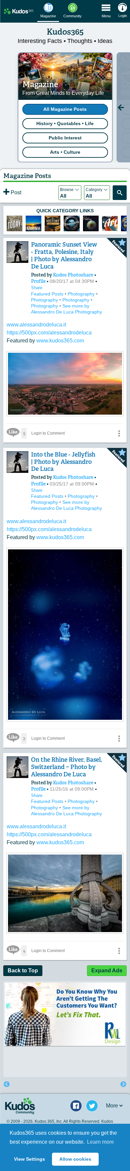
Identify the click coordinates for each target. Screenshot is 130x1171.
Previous (6, 1084)
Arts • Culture (65, 152)
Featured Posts (48, 293)
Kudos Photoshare (73, 275)
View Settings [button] (29, 1159)
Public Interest (65, 137)
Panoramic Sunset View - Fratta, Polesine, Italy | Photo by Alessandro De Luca (64, 256)
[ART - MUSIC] (91, 223)
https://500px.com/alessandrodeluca (49, 332)
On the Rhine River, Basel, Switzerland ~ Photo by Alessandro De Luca (66, 767)
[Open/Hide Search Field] (120, 192)
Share (36, 287)
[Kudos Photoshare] (17, 252)
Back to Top (23, 970)
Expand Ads (106, 970)
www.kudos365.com (60, 340)
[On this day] (14, 223)
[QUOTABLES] (33, 223)
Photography (82, 293)
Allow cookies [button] (75, 1159)
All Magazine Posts (65, 109)
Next (123, 1084)
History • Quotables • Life (65, 123)
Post (15, 192)
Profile (38, 281)
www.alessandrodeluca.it (36, 324)
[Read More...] (65, 414)
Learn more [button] (100, 1142)
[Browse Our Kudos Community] (18, 11)
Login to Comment (48, 433)
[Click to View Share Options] (119, 433)
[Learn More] (52, 223)
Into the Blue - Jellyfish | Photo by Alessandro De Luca (63, 462)
